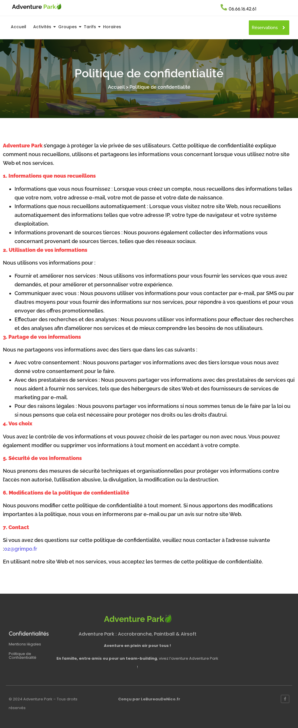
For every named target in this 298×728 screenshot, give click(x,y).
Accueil (18, 27)
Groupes (67, 27)
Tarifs (90, 27)
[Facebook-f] (285, 699)
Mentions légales (25, 644)
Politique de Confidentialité (22, 655)
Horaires (112, 27)
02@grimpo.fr (20, 549)
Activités (42, 27)
